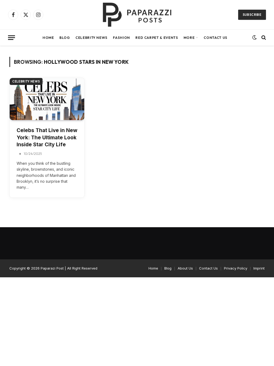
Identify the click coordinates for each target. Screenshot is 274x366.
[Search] (263, 38)
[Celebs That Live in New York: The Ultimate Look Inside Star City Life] (47, 99)
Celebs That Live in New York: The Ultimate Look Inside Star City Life (47, 137)
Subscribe (252, 15)
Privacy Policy (235, 268)
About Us (185, 268)
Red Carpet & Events (156, 37)
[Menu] (11, 38)
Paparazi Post (52, 268)
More (189, 37)
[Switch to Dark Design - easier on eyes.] (254, 37)
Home (48, 37)
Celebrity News (91, 37)
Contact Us (215, 37)
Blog (64, 37)
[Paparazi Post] (137, 14)
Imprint (259, 268)
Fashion (121, 37)
